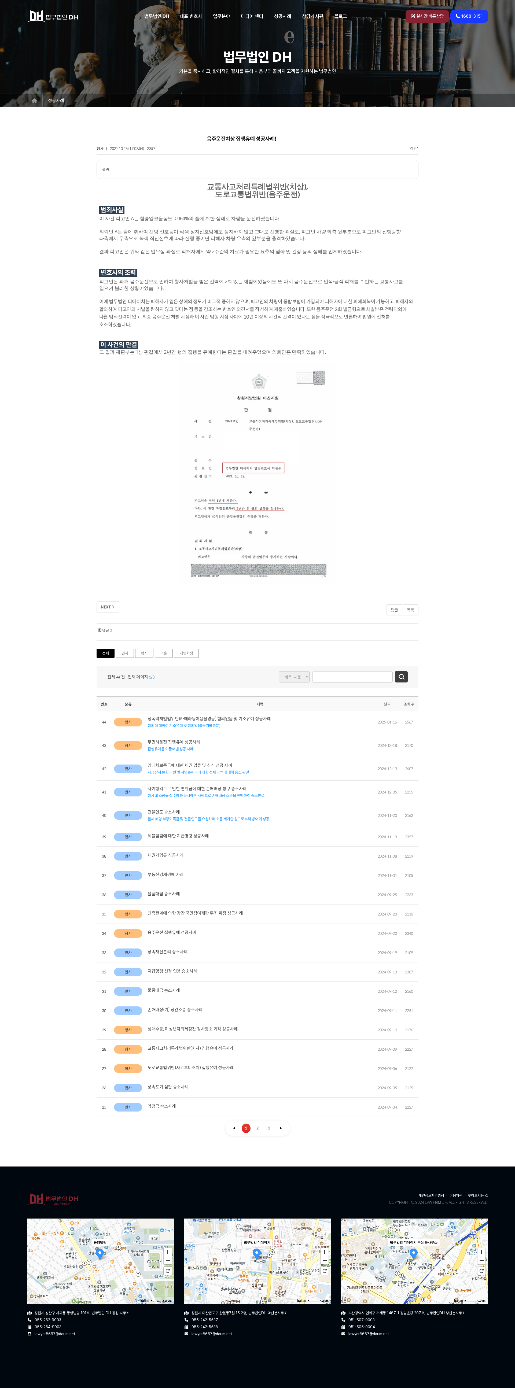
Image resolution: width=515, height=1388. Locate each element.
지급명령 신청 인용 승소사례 (172, 971)
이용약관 (456, 1195)
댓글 (394, 609)
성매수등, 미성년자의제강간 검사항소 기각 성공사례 (193, 1029)
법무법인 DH (156, 16)
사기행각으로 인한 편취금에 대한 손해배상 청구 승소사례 (197, 789)
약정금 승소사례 (162, 1106)
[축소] (167, 1260)
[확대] (167, 1251)
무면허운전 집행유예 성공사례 (174, 742)
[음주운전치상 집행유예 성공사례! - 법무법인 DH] (52, 16)
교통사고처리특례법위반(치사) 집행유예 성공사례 (191, 1048)
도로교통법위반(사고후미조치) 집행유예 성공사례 (191, 1067)
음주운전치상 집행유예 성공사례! (241, 139)
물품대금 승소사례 (164, 894)
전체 (105, 653)
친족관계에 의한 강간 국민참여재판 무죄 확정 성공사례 (195, 913)
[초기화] (167, 1270)
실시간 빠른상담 (429, 16)
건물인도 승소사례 (164, 812)
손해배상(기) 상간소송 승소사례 (175, 1010)
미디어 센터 (252, 16)
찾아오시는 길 (478, 1195)
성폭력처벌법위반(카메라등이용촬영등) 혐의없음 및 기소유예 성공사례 (209, 719)
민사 (125, 653)
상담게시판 (312, 16)
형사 (100, 148)
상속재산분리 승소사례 (167, 952)
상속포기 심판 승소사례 (168, 1087)
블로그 (340, 16)
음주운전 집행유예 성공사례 (172, 932)
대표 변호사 (191, 16)
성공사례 (282, 16)
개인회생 (186, 653)
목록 (410, 609)
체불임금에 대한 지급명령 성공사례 (178, 836)
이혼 (163, 653)
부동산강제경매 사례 (165, 874)
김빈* (414, 148)
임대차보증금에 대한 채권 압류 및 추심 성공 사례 (190, 765)
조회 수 (409, 704)
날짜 (387, 704)
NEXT (106, 607)
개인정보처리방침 (431, 1195)
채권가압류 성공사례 (165, 855)
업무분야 (221, 16)
